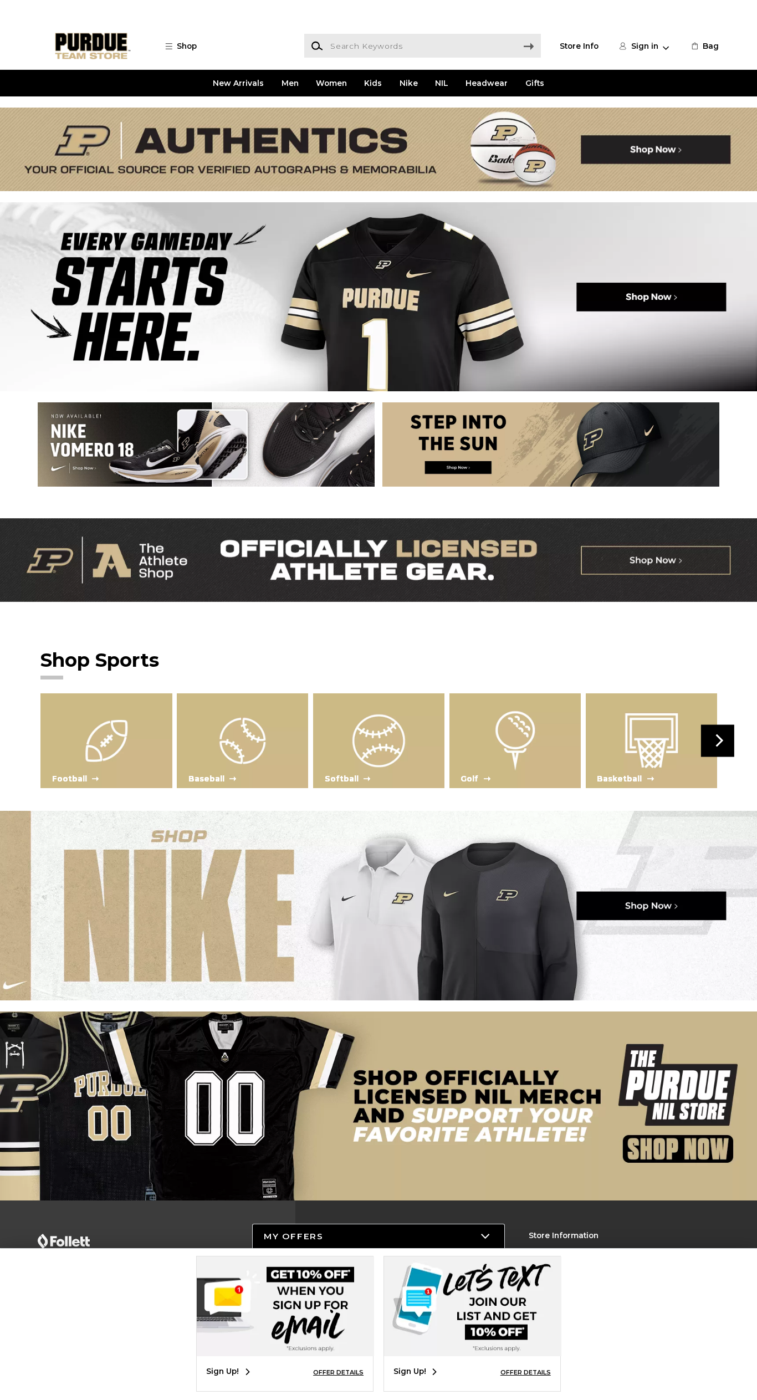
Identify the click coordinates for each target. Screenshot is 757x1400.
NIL (441, 83)
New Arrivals (238, 83)
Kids (373, 83)
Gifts (534, 83)
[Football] (106, 739)
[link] (704, 46)
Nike (409, 83)
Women (331, 83)
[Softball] (378, 739)
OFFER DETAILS (338, 1372)
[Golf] (515, 739)
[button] (186, 46)
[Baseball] (242, 739)
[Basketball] (651, 739)
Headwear (487, 83)
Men (290, 83)
